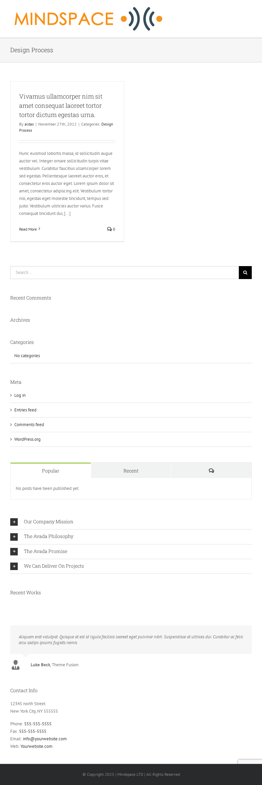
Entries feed (25, 410)
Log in (20, 395)
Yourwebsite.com (36, 746)
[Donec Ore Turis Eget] (10, 607)
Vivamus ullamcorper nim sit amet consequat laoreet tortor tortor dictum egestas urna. (60, 105)
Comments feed (29, 424)
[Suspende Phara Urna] (12, 607)
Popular (50, 470)
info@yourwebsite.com (45, 739)
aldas (29, 124)
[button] (131, 522)
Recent (131, 470)
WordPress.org (27, 439)
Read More (28, 229)
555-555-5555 (38, 724)
